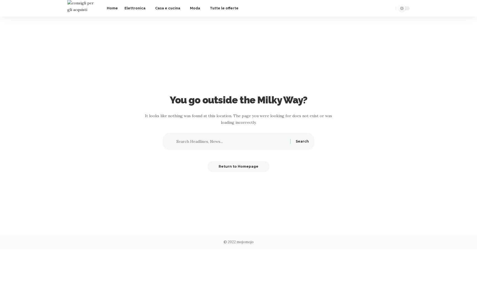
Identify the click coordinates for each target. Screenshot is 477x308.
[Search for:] (232, 141)
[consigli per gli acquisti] (82, 8)
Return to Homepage (238, 166)
